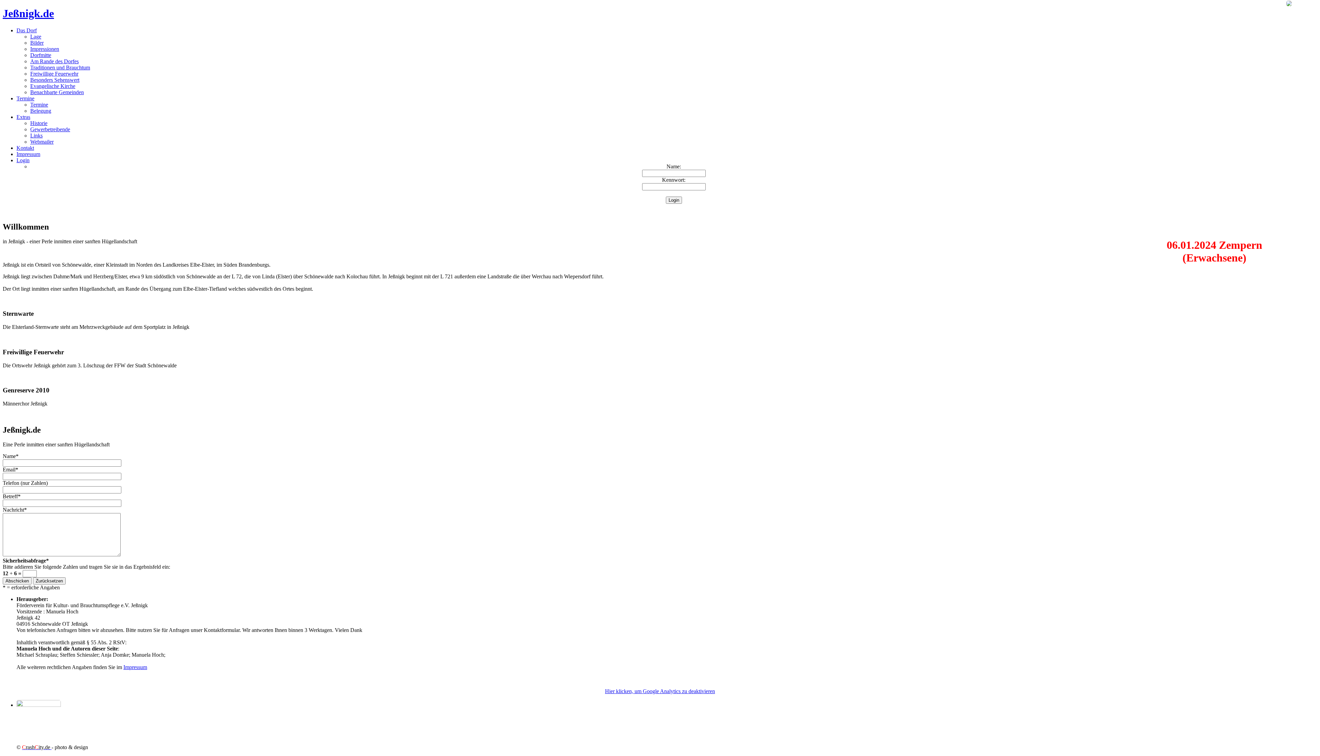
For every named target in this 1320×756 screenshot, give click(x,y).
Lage (35, 37)
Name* (11, 456)
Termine (25, 98)
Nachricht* (15, 510)
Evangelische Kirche (52, 86)
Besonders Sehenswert (54, 80)
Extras (23, 117)
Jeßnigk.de (28, 13)
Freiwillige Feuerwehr (54, 74)
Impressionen (44, 49)
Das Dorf (26, 30)
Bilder (37, 43)
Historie (38, 123)
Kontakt (25, 148)
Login (23, 160)
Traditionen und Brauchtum (60, 67)
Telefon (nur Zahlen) (25, 483)
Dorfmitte (40, 55)
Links (36, 135)
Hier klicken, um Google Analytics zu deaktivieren (660, 691)
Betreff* (12, 496)
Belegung (40, 111)
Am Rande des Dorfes (54, 61)
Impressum (28, 154)
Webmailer (42, 142)
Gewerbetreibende (50, 129)
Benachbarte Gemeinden (57, 92)
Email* (10, 469)
